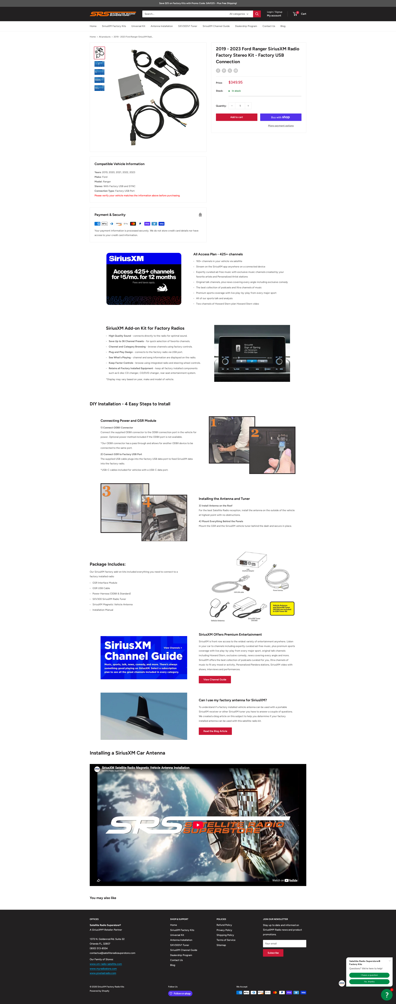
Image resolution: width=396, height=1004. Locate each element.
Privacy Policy (224, 930)
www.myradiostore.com (103, 968)
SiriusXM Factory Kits (114, 26)
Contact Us (269, 26)
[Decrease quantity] (232, 106)
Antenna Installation (162, 26)
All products (105, 36)
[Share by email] (236, 70)
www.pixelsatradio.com (103, 973)
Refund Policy (224, 924)
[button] (387, 995)
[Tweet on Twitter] (230, 70)
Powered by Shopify (99, 991)
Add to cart (236, 117)
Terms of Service (226, 940)
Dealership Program (246, 26)
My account (274, 15)
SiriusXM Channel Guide (216, 26)
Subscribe (273, 952)
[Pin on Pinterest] (224, 70)
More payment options (281, 125)
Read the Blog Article (215, 731)
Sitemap (221, 945)
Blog (282, 26)
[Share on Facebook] (218, 70)
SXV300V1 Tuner (187, 26)
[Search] (257, 14)
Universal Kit (138, 26)
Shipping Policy (225, 935)
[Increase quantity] (248, 106)
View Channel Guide (214, 679)
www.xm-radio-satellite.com (106, 964)
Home (93, 26)
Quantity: (221, 105)
